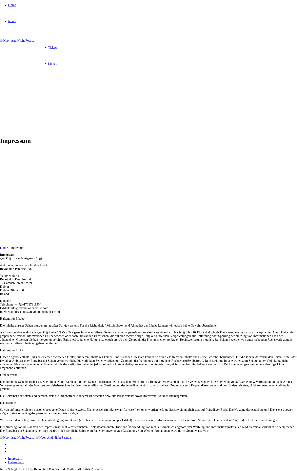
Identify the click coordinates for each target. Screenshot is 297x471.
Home (4, 247)
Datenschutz (16, 462)
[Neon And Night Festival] (17, 40)
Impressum (15, 458)
